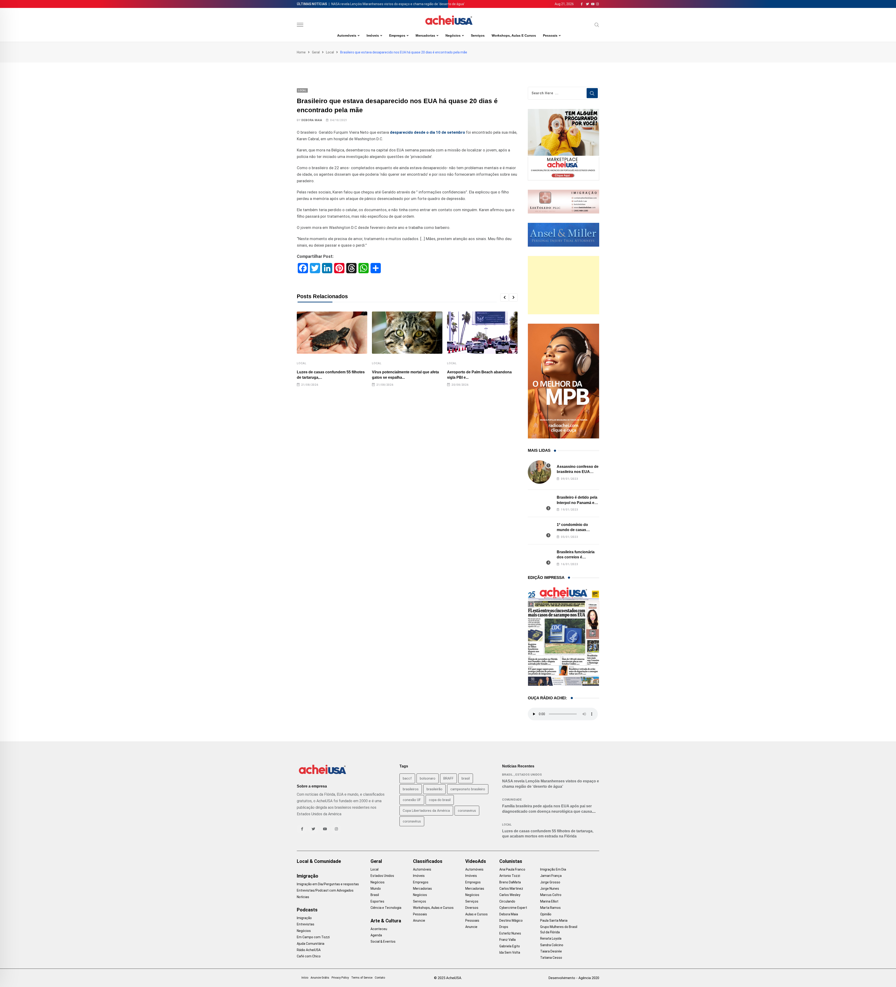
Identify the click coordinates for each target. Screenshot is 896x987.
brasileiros (411, 789)
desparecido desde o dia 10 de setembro (427, 132)
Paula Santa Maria (553, 920)
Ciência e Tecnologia (386, 908)
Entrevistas (305, 924)
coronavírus (412, 821)
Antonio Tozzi (509, 876)
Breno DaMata (510, 882)
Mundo (376, 888)
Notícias (303, 897)
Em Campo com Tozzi (313, 937)
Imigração (307, 876)
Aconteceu (379, 929)
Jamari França (551, 876)
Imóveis (373, 35)
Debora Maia (311, 120)
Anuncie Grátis (320, 977)
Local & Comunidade (319, 861)
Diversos (471, 908)
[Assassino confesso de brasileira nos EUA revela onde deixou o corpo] (539, 472)
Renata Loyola (550, 938)
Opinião (545, 914)
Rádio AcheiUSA (309, 950)
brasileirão (434, 789)
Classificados (427, 861)
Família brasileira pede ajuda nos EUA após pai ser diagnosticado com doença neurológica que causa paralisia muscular (547, 811)
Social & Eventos (383, 941)
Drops (503, 927)
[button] (504, 297)
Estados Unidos (528, 774)
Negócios (453, 35)
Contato (380, 977)
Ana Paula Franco (512, 869)
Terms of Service (361, 977)
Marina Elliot (549, 901)
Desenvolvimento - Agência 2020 (574, 978)
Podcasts (307, 910)
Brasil (507, 774)
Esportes (377, 901)
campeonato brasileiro (467, 789)
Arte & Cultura (386, 921)
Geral (316, 52)
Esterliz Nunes (510, 933)
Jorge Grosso (550, 882)
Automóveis (346, 35)
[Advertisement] (563, 285)
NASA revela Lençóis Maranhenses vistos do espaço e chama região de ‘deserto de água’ (398, 4)
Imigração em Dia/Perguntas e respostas (328, 884)
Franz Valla (507, 940)
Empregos (397, 35)
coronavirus (467, 810)
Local (330, 52)
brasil (466, 778)
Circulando (507, 901)
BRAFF (448, 778)
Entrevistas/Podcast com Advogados (325, 890)
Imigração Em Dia (553, 869)
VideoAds (475, 861)
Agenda (376, 935)
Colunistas (510, 861)
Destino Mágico (511, 920)
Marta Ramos (550, 908)
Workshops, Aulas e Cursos (514, 35)
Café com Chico (309, 956)
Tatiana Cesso (551, 957)
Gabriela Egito (509, 946)
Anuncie (419, 920)
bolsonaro (427, 778)
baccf (407, 778)
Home (301, 52)
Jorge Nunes (549, 888)
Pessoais (550, 35)
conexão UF (412, 800)
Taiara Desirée (551, 951)
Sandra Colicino (551, 945)
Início (304, 977)
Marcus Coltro (550, 895)
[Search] (597, 25)
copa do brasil (440, 800)
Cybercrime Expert (513, 908)
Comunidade (512, 799)
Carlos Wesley (509, 895)
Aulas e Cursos (476, 914)
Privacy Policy (340, 977)
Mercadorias (425, 35)
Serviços (478, 35)
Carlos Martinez (511, 888)
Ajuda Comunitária (310, 943)
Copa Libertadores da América (426, 810)
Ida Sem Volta (509, 952)
